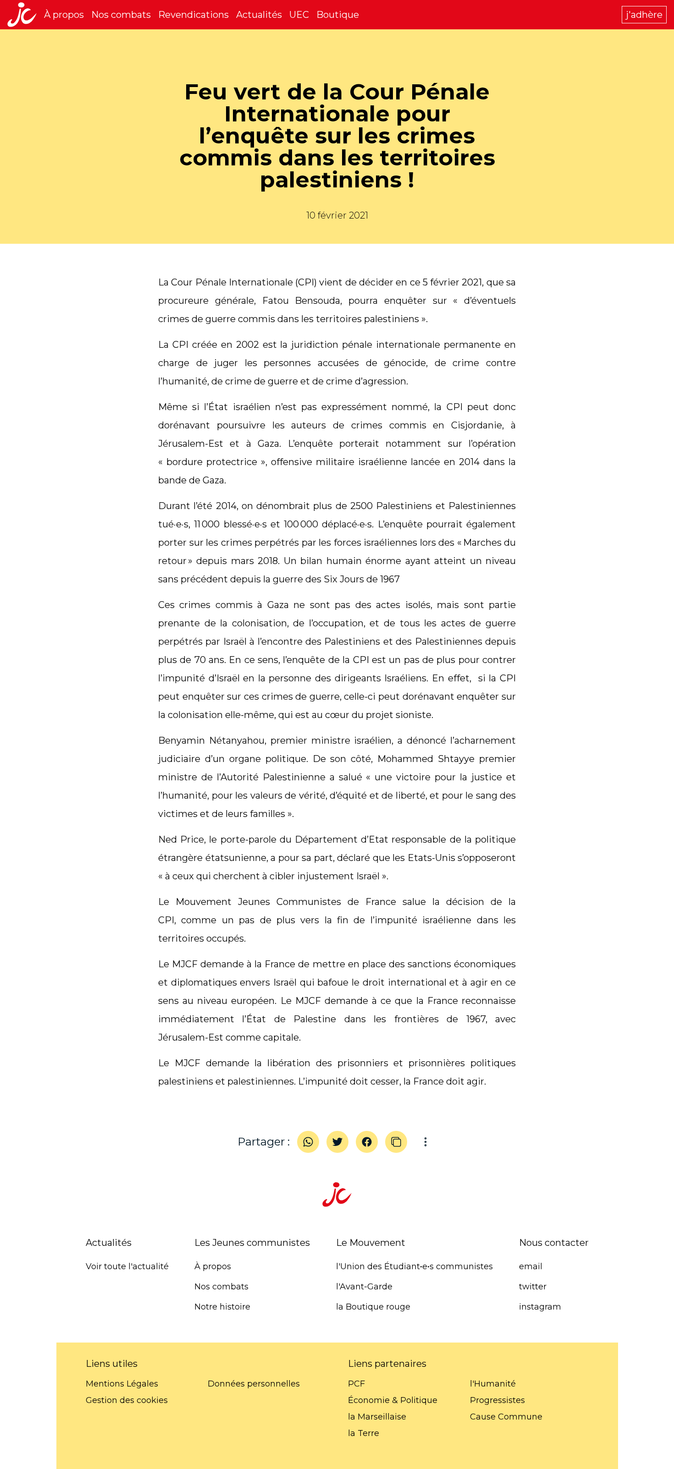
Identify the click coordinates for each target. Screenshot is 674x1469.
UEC (299, 14)
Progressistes (497, 1400)
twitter (533, 1287)
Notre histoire (222, 1307)
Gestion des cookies (127, 1400)
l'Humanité (493, 1384)
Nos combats (121, 14)
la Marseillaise (377, 1417)
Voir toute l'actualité (127, 1266)
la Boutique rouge (373, 1307)
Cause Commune (506, 1417)
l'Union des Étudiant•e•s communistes (414, 1266)
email (530, 1266)
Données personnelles (254, 1384)
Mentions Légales (122, 1384)
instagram (540, 1307)
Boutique (337, 14)
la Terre (363, 1433)
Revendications (193, 14)
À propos (64, 14)
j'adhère (644, 14)
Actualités (259, 14)
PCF (356, 1384)
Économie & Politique (392, 1400)
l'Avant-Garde (364, 1287)
